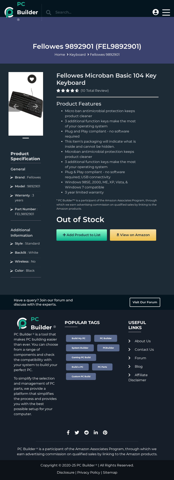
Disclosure (65, 472)
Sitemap (110, 472)
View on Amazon (134, 235)
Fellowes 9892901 (105, 55)
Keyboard (77, 55)
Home (60, 55)
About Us (142, 341)
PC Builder (86, 465)
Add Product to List (83, 235)
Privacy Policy (88, 472)
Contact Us (144, 350)
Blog (138, 367)
